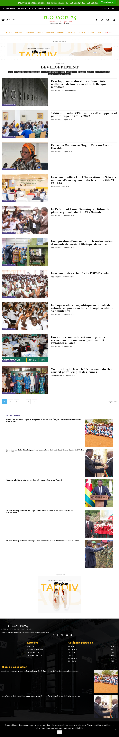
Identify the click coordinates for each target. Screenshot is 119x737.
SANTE (50, 74)
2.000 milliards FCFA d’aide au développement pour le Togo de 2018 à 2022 (84, 115)
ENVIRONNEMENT (58, 72)
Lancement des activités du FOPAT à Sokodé (82, 273)
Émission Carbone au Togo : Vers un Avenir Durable (81, 147)
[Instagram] (57, 635)
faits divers (71, 72)
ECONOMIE (36, 72)
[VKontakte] (66, 635)
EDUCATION (46, 72)
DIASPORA (26, 72)
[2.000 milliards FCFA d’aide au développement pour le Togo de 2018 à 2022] (25, 124)
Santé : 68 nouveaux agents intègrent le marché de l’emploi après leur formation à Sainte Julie (43, 421)
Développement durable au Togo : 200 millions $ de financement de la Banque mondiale (79, 84)
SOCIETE (67, 74)
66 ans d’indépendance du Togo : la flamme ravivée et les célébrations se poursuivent (39, 512)
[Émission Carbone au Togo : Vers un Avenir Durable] (25, 156)
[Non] (115, 729)
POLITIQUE (106, 72)
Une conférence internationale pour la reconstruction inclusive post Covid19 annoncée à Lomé (78, 340)
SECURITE (58, 74)
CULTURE (18, 72)
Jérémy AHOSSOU (57, 375)
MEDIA (97, 72)
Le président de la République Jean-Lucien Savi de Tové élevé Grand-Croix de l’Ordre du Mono (45, 451)
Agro (11, 72)
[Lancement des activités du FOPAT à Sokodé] (25, 284)
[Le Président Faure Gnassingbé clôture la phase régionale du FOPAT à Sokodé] (25, 220)
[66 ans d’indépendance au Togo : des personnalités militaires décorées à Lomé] (99, 554)
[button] (114, 20)
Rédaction (54, 186)
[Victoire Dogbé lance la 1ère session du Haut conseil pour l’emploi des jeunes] (25, 380)
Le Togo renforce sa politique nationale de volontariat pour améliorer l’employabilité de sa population (83, 308)
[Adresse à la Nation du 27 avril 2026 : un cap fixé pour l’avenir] (99, 493)
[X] (102, 20)
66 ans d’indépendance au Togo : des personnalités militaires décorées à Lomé (42, 541)
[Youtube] (108, 20)
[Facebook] (97, 20)
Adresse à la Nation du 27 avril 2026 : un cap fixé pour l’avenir (34, 480)
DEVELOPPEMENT (9, 105)
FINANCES (81, 72)
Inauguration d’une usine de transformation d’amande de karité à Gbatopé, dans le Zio (82, 243)
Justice (90, 72)
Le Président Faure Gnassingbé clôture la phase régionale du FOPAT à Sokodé (80, 211)
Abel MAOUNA (56, 90)
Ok (59, 732)
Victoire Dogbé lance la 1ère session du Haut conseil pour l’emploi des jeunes (82, 370)
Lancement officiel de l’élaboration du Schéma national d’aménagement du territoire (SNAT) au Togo (83, 180)
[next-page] (34, 401)
